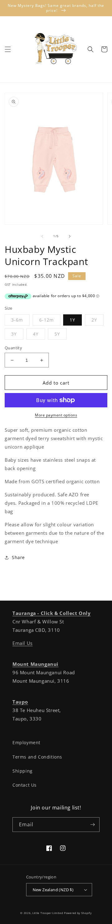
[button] (8, 49)
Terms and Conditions (37, 757)
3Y (14, 334)
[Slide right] (70, 236)
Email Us (22, 643)
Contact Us (24, 785)
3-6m (17, 320)
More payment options (56, 415)
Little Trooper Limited (47, 913)
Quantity (13, 348)
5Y (57, 334)
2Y (94, 320)
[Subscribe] (92, 824)
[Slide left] (42, 236)
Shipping (22, 771)
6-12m (46, 320)
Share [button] (18, 557)
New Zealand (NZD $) (53, 889)
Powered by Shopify (78, 913)
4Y (36, 334)
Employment (26, 742)
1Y (72, 320)
